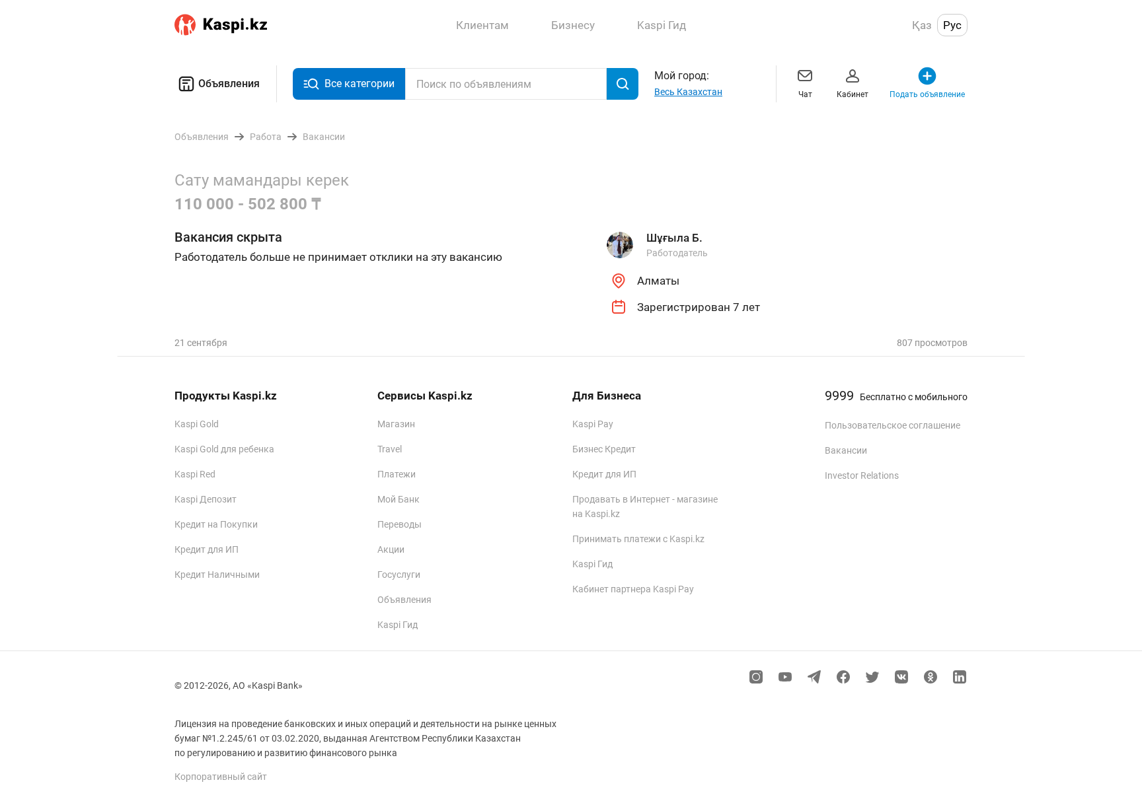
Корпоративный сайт (220, 776)
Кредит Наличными (217, 574)
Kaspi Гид (397, 624)
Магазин (396, 424)
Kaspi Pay (592, 424)
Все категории (359, 83)
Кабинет (852, 94)
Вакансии (846, 450)
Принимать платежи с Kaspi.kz (638, 539)
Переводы (399, 524)
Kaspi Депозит (205, 499)
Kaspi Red (194, 474)
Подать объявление (927, 94)
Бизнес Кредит (604, 449)
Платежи (396, 474)
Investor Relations (862, 475)
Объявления (229, 83)
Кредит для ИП (206, 549)
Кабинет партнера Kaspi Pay (633, 589)
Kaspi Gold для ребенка (224, 449)
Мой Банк (398, 499)
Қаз (922, 25)
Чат (805, 94)
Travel (389, 449)
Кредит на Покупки (216, 524)
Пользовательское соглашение (892, 425)
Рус (952, 25)
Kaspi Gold (196, 424)
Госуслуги (398, 574)
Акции (390, 549)
